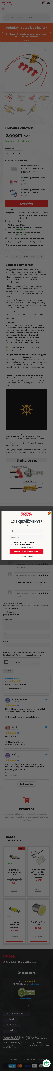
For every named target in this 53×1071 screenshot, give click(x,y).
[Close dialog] (49, 513)
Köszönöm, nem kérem (26, 557)
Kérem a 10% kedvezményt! (26, 552)
